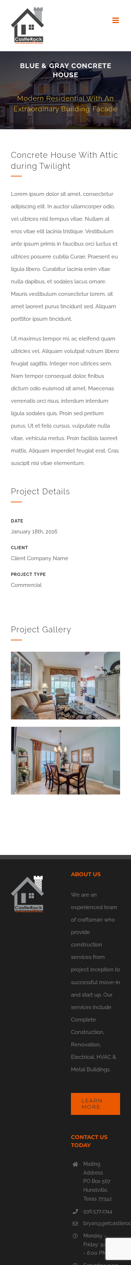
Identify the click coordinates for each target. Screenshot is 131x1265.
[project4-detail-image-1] (65, 654)
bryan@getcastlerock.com (101, 1223)
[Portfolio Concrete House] (65, 90)
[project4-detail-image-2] (65, 729)
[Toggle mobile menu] (116, 20)
